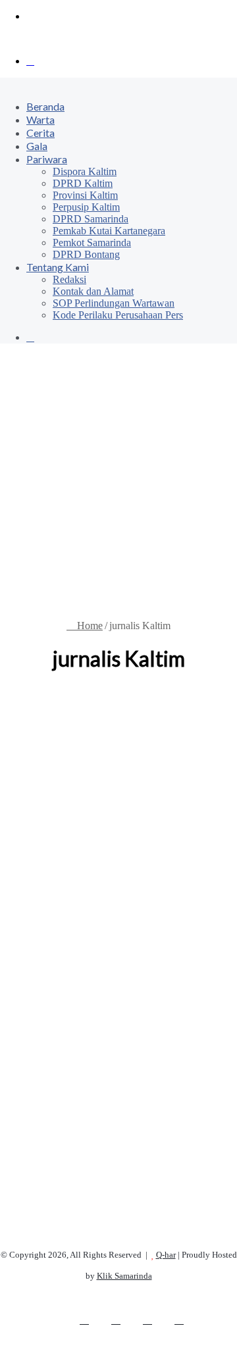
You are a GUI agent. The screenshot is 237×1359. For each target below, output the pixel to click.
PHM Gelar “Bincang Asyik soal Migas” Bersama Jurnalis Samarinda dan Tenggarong (117, 788)
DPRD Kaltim (83, 183)
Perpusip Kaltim (86, 207)
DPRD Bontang (86, 254)
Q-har (166, 1255)
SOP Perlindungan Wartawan (113, 303)
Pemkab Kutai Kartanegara (109, 230)
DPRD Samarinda (90, 218)
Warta (40, 119)
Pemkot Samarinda (92, 242)
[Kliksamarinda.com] (46, 38)
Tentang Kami (57, 267)
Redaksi (69, 279)
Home (88, 625)
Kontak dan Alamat (93, 291)
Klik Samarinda (124, 1276)
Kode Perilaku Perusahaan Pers (118, 315)
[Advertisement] (118, 481)
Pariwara (46, 159)
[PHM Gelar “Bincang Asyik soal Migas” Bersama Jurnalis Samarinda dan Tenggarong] (118, 973)
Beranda (45, 106)
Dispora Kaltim (85, 171)
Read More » (51, 1200)
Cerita (40, 132)
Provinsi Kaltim (85, 195)
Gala (36, 146)
